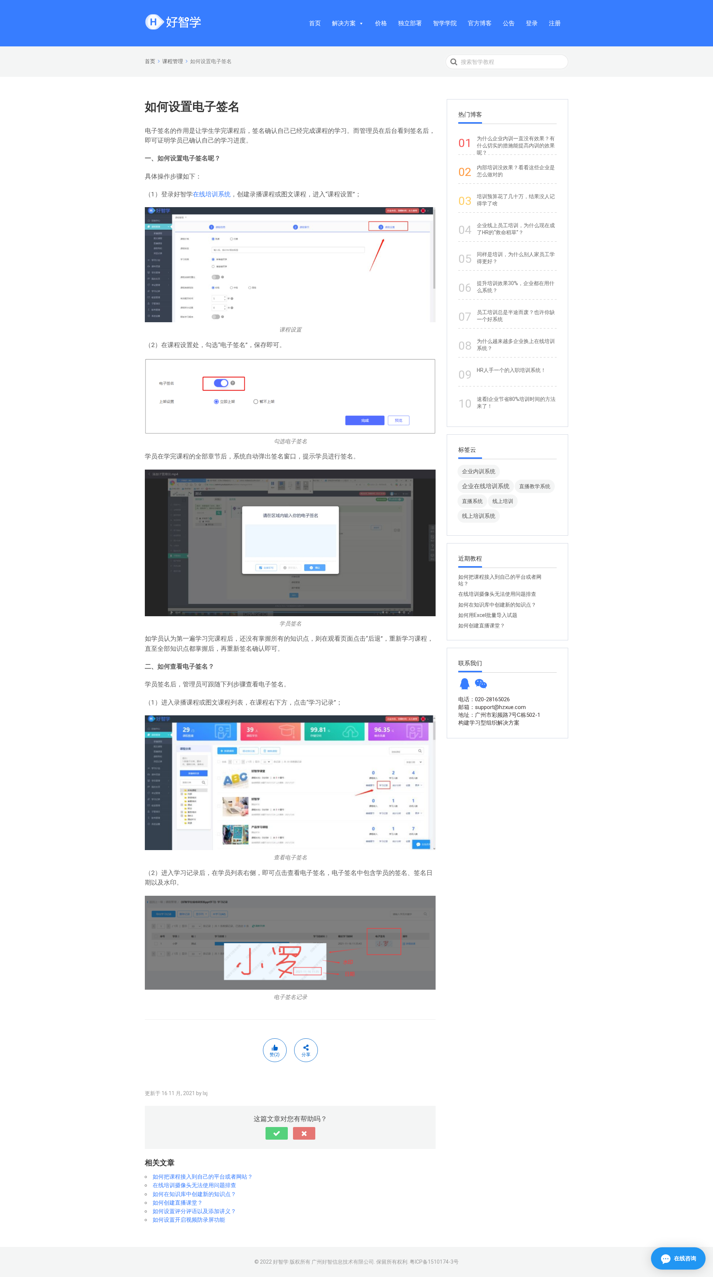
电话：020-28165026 (484, 699)
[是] (277, 1133)
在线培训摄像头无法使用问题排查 (194, 1185)
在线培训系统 (212, 194)
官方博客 (480, 23)
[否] (304, 1133)
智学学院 (445, 23)
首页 (315, 23)
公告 (509, 23)
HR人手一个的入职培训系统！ (511, 370)
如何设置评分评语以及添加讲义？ (194, 1211)
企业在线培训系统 (485, 486)
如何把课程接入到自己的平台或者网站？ (203, 1176)
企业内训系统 (478, 471)
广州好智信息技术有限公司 (343, 1262)
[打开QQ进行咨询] (464, 686)
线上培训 (502, 501)
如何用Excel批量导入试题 (487, 615)
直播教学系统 (534, 486)
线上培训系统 (478, 516)
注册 (555, 23)
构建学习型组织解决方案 (489, 722)
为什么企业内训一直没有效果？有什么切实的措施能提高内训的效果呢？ (516, 145)
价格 (381, 23)
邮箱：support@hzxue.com (492, 707)
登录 (532, 23)
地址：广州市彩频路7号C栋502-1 (499, 715)
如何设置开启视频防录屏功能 (189, 1219)
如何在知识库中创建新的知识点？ (194, 1194)
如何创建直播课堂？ (178, 1202)
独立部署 (410, 23)
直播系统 (472, 501)
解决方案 (344, 23)
